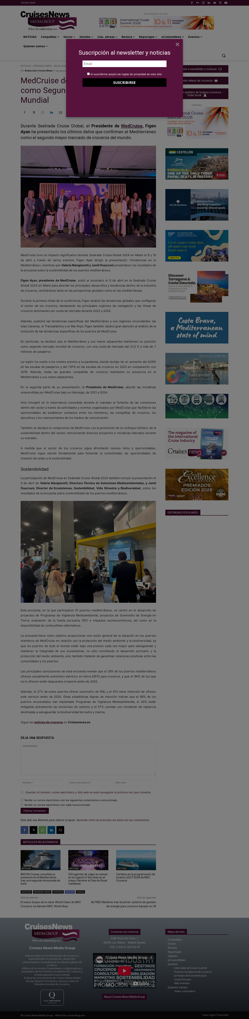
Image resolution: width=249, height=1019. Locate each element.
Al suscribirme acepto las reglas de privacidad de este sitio (126, 74)
